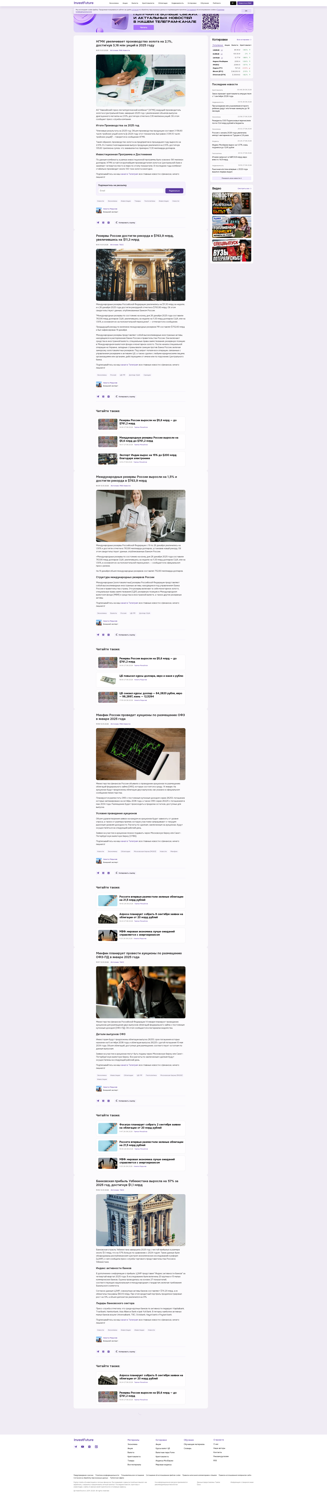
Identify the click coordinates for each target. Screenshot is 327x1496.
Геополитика (217, 153)
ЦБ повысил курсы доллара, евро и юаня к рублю (151, 676)
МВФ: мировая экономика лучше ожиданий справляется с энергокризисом (147, 933)
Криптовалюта (217, 90)
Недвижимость (218, 102)
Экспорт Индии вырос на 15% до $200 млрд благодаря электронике (148, 457)
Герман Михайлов (141, 427)
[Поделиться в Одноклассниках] (103, 222)
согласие (135, 10)
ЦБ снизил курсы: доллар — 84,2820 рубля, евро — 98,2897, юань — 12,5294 (150, 695)
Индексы (215, 141)
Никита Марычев (110, 209)
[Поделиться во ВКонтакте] (108, 222)
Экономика (216, 117)
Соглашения (191, 10)
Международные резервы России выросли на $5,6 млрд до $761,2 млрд (148, 439)
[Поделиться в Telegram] (98, 222)
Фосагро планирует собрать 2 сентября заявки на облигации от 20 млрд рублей (150, 1126)
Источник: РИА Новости (120, 50)
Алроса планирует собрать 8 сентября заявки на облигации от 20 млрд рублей (151, 916)
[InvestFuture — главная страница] (84, 3)
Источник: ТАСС (117, 245)
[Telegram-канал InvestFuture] (163, 20)
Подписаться (174, 191)
